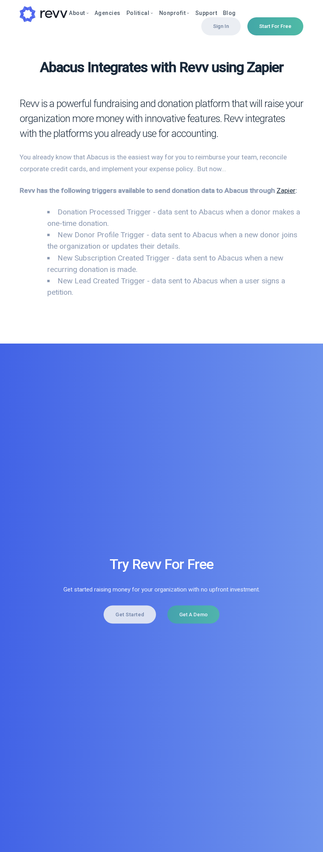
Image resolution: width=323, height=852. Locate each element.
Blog (229, 13)
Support (206, 13)
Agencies (108, 13)
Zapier (286, 190)
